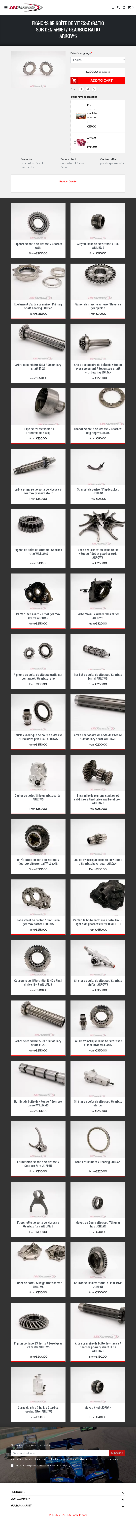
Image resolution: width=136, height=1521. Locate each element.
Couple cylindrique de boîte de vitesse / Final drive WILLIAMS (97, 1043)
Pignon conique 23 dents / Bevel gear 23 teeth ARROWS (38, 1345)
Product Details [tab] (68, 181)
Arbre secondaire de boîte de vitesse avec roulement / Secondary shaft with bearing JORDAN (98, 368)
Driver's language (81, 53)
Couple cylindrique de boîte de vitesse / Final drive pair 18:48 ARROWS (38, 737)
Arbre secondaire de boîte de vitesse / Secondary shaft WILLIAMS (98, 737)
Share (81, 89)
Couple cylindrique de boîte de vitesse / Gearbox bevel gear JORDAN (97, 862)
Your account (21, 1505)
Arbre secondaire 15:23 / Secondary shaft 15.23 (38, 367)
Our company (20, 1498)
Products (18, 1492)
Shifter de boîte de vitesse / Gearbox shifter (98, 1103)
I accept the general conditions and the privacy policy (46, 1465)
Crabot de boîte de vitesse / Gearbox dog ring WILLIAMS (98, 431)
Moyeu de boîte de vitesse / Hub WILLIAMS (98, 246)
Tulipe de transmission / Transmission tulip (38, 431)
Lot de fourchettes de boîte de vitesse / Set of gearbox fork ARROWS (98, 554)
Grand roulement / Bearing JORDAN (97, 1162)
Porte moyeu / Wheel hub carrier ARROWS (98, 616)
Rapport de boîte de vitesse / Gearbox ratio (38, 246)
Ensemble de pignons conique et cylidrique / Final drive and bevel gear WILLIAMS (98, 799)
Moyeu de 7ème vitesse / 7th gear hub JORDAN (98, 1224)
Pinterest (94, 89)
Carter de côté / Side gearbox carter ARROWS (38, 797)
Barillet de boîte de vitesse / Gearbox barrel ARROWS (98, 677)
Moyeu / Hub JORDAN (98, 1408)
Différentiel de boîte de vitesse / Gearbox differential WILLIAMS (38, 862)
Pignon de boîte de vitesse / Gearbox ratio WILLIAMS (38, 552)
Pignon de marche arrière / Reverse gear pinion (98, 306)
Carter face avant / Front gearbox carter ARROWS (38, 616)
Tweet (87, 89)
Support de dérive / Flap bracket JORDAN (98, 491)
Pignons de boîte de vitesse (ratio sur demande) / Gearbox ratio (38, 677)
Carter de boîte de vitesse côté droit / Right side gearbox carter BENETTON (97, 922)
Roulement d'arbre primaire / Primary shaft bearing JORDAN (38, 306)
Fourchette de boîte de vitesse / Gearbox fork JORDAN (38, 1164)
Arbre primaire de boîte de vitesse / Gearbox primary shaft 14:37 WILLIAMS (98, 1347)
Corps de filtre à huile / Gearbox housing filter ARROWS (38, 1410)
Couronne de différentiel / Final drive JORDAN (98, 1285)
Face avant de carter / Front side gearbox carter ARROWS (38, 922)
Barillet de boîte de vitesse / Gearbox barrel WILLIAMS (38, 1103)
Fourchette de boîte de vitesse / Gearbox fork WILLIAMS (38, 1224)
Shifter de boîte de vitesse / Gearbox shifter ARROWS (98, 983)
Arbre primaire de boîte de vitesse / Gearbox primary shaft (38, 491)
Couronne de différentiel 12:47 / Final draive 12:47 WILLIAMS (38, 983)
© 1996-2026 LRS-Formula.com (68, 1515)
